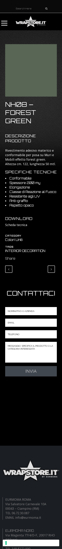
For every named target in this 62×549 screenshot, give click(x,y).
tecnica (22, 225)
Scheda (11, 225)
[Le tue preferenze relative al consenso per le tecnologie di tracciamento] (31, 543)
